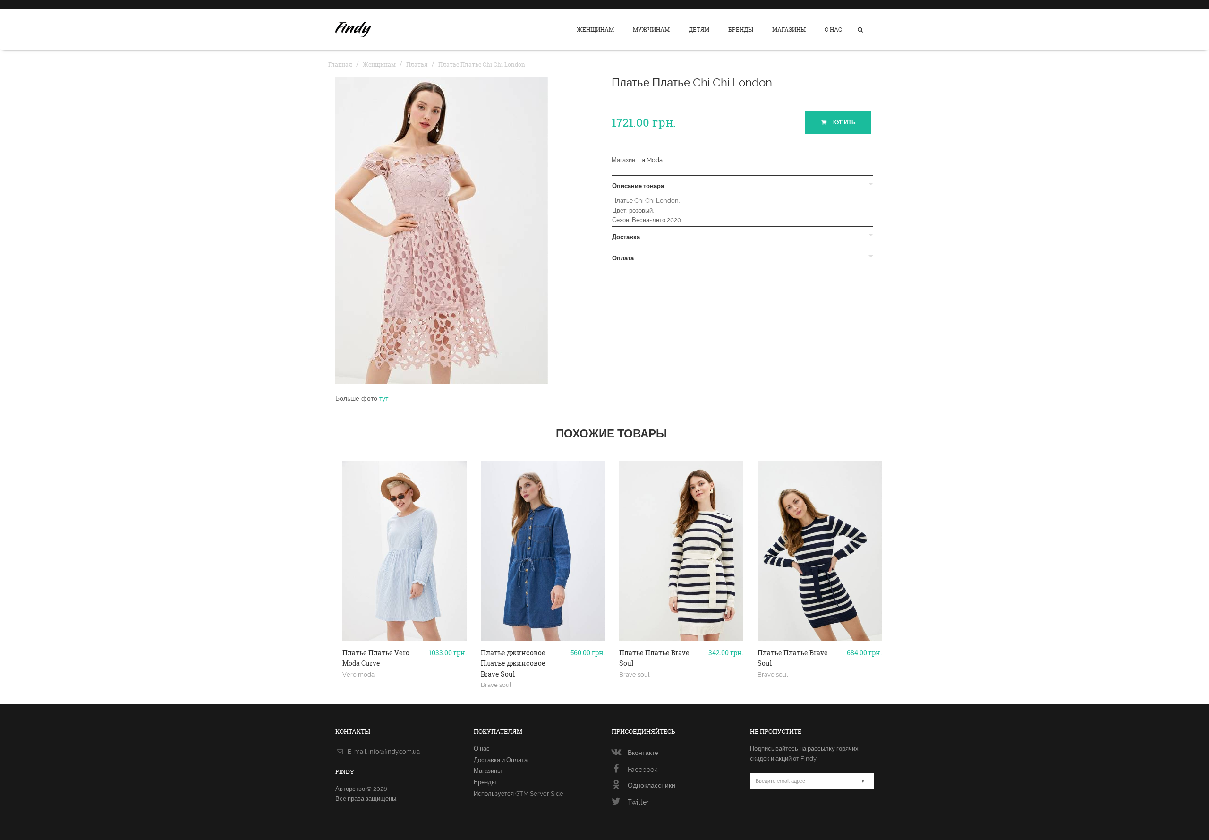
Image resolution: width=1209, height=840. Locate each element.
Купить (844, 122)
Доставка (626, 237)
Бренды (740, 29)
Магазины (789, 29)
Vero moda (358, 674)
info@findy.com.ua (394, 751)
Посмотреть (404, 637)
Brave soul (496, 684)
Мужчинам (651, 29)
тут (383, 398)
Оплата (623, 258)
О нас (833, 29)
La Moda (650, 159)
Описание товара (638, 186)
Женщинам (595, 29)
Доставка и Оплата (501, 759)
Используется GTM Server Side (518, 793)
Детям (699, 29)
